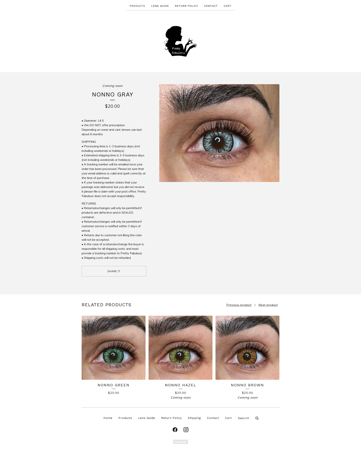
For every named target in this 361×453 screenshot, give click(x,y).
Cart (227, 5)
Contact (211, 5)
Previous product (239, 305)
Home (107, 418)
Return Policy (186, 5)
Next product (268, 305)
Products (137, 5)
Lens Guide (160, 5)
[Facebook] (175, 430)
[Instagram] (185, 430)
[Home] (180, 41)
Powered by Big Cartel (180, 442)
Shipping (194, 418)
